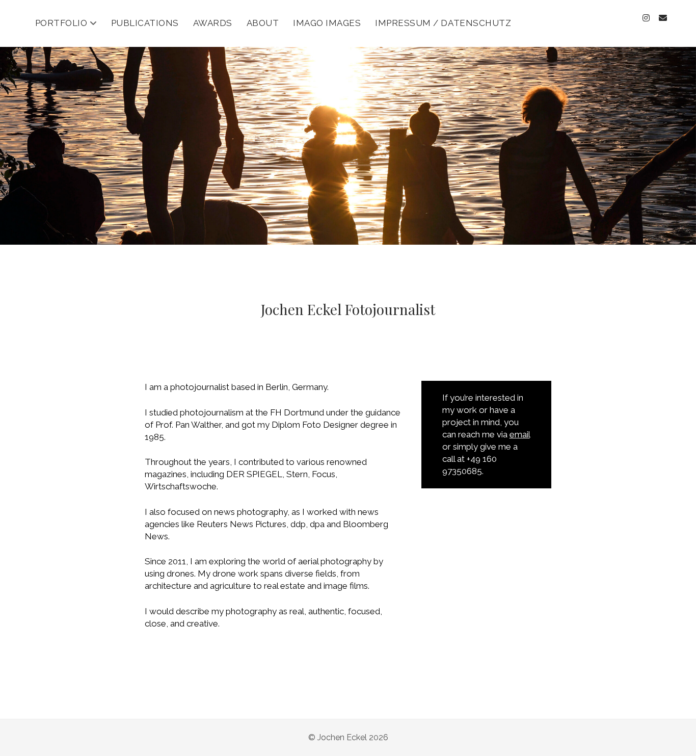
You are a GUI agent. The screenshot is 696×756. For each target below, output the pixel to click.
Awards (212, 23)
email (520, 434)
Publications (145, 23)
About (263, 23)
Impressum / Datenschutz (443, 23)
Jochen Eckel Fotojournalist (348, 309)
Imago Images (327, 23)
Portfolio (61, 23)
